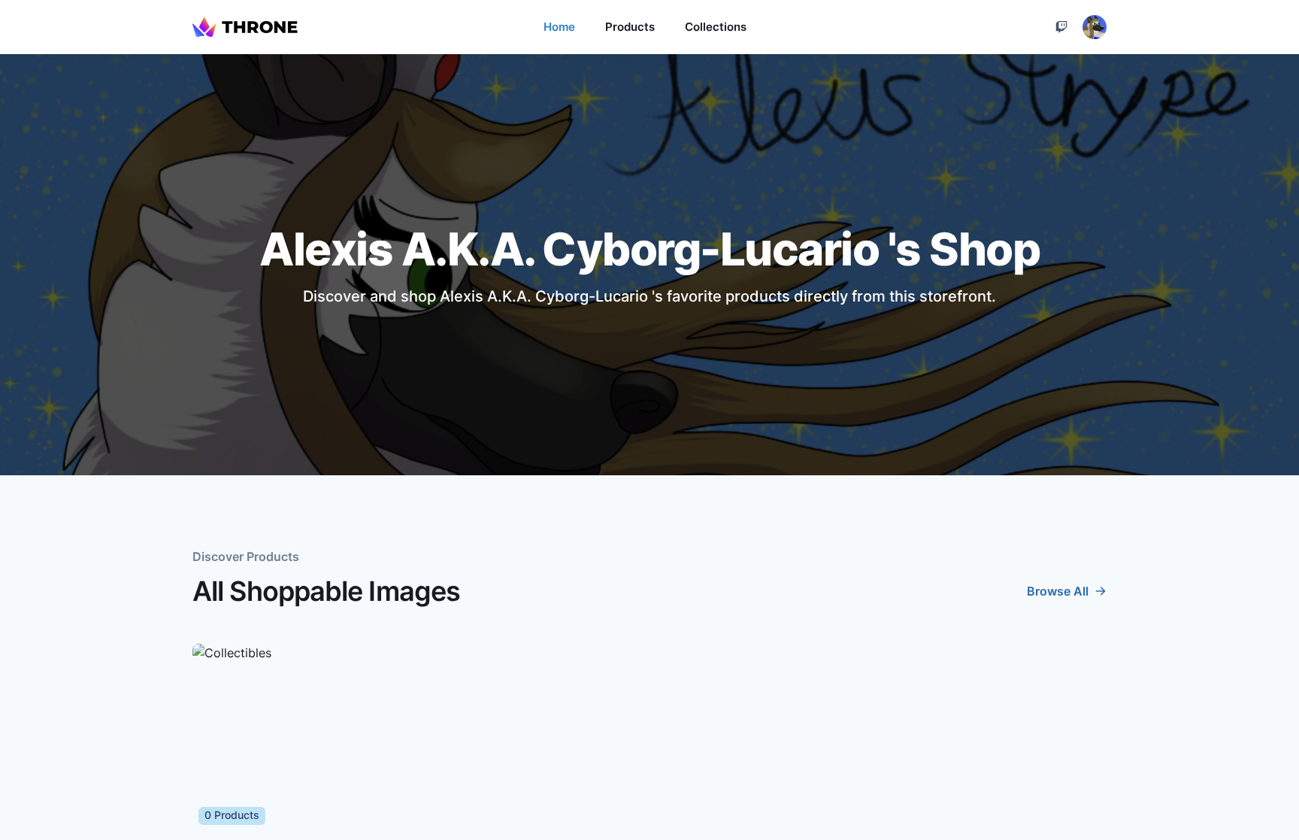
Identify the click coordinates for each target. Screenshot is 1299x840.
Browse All (1058, 591)
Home (559, 27)
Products (630, 27)
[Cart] (1061, 27)
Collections (715, 27)
